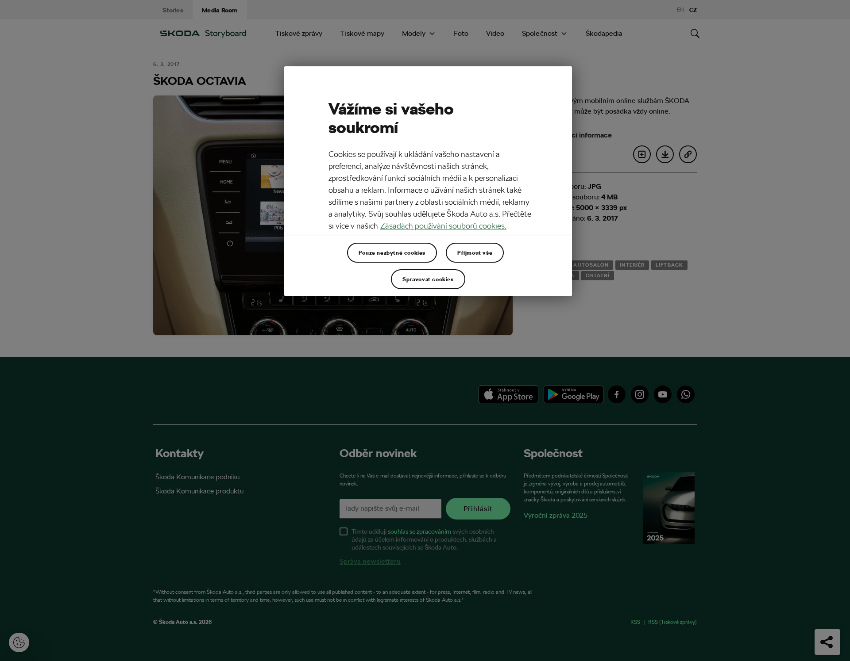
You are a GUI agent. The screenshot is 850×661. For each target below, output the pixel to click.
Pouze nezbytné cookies (392, 252)
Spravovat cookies (427, 279)
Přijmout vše (474, 252)
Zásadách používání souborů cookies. (443, 225)
